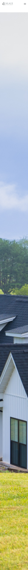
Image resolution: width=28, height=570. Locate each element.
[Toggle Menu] (25, 3)
